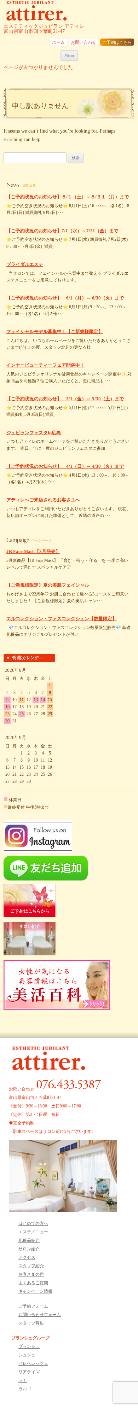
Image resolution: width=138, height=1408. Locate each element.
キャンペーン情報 (35, 1291)
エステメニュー (33, 1231)
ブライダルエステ (24, 264)
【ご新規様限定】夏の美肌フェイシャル (47, 585)
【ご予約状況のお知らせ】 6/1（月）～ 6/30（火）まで (65, 298)
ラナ (22, 1380)
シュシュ (26, 1354)
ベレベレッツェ (33, 1363)
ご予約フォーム (33, 1306)
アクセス (26, 1257)
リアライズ (29, 1371)
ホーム (58, 42)
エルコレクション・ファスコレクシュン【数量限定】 (61, 618)
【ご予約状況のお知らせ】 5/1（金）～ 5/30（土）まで (65, 398)
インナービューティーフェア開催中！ (45, 365)
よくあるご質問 (33, 1282)
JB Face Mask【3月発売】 (33, 551)
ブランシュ (29, 1346)
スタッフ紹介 (31, 1265)
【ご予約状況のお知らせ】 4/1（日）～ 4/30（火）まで (65, 466)
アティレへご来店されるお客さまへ (43, 499)
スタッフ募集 (31, 1323)
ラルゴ (24, 1388)
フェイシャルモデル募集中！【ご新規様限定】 (54, 331)
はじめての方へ (33, 1223)
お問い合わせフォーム (39, 1314)
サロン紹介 (29, 1248)
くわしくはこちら (22, 219)
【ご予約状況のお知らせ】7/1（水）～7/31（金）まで (62, 230)
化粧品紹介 (29, 1240)
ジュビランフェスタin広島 (33, 432)
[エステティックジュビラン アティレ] (37, 12)
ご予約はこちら (117, 42)
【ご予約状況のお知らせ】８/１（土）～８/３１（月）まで (67, 196)
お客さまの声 (31, 1274)
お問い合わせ (83, 42)
